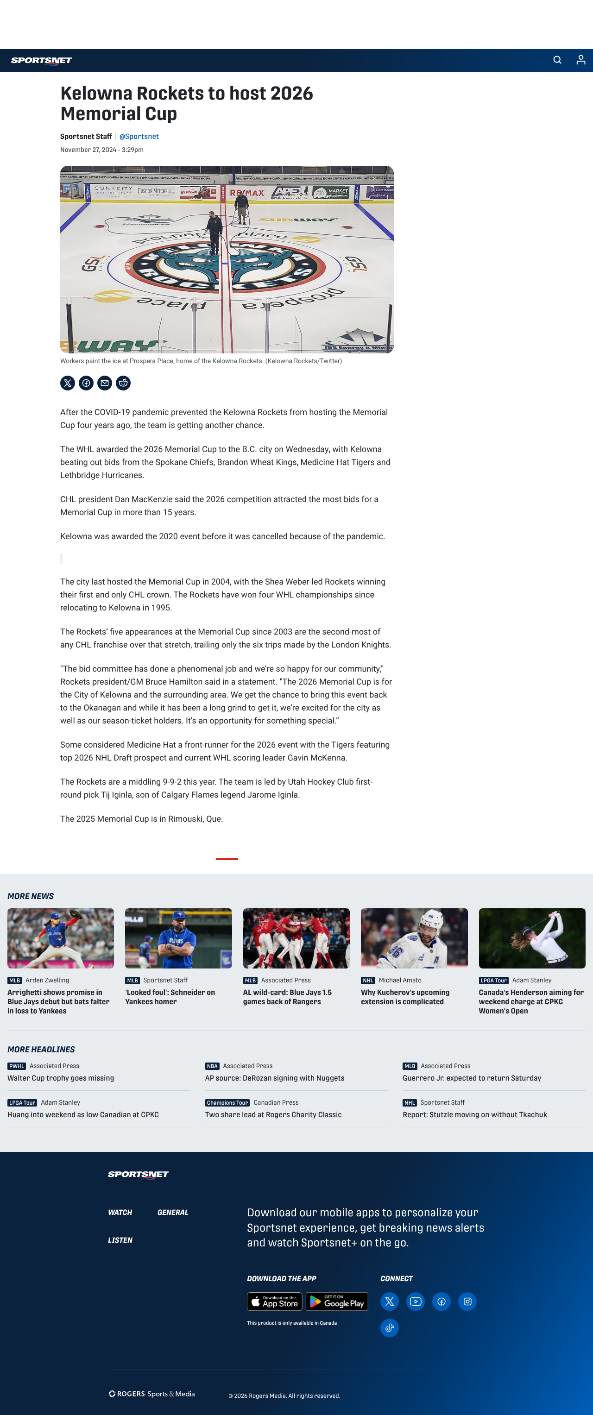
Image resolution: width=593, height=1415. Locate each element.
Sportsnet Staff (86, 136)
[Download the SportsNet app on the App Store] (275, 1300)
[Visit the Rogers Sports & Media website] (152, 1393)
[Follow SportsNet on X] (389, 1300)
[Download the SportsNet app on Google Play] (336, 1300)
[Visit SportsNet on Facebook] (441, 1300)
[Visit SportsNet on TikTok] (389, 1327)
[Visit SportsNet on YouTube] (415, 1300)
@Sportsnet (139, 136)
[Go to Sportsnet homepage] (41, 61)
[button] (557, 61)
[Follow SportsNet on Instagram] (467, 1300)
